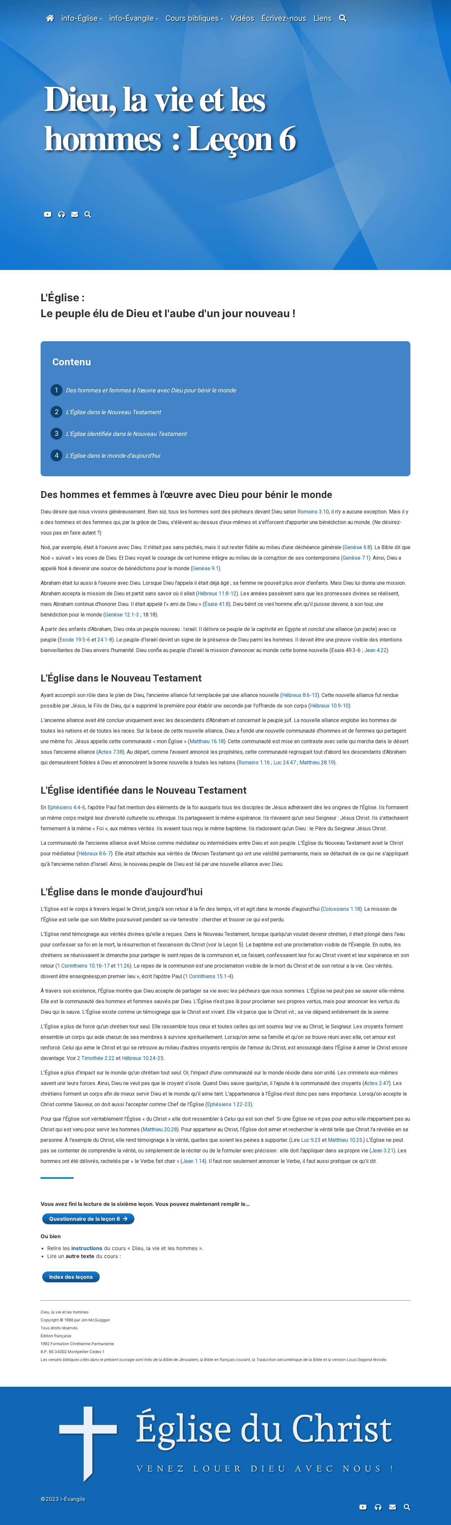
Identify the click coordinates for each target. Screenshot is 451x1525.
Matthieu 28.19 (316, 762)
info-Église (79, 18)
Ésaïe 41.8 (216, 604)
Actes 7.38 (110, 752)
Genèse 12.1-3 (122, 615)
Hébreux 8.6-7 (94, 853)
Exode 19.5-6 (74, 640)
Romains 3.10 (313, 512)
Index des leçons (71, 1277)
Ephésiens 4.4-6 (66, 807)
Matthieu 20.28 (160, 1129)
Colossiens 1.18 (341, 909)
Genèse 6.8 (357, 547)
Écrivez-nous (283, 18)
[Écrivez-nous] (74, 214)
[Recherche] (88, 214)
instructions (86, 1248)
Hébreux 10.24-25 (142, 1058)
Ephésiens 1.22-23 (229, 1104)
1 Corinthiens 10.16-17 (83, 966)
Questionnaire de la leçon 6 (86, 1218)
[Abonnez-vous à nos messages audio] (61, 214)
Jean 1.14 (193, 1161)
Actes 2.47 (376, 1083)
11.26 (123, 966)
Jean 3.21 (382, 1150)
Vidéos (242, 18)
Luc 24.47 (284, 762)
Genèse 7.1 (356, 558)
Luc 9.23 (311, 1140)
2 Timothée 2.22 (96, 1058)
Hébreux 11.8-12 (217, 593)
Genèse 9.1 (205, 568)
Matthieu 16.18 (207, 741)
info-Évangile (131, 18)
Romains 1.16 (254, 762)
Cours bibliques (192, 18)
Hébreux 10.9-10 (329, 706)
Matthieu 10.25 (345, 1140)
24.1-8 (104, 640)
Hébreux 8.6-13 (300, 695)
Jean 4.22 (375, 650)
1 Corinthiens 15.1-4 (208, 976)
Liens (323, 18)
